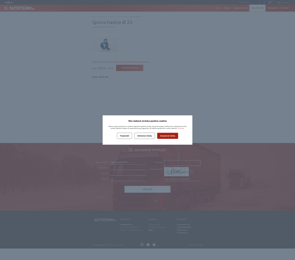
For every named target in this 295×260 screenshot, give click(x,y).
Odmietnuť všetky (144, 136)
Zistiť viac (181, 128)
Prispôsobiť (124, 136)
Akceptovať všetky (167, 136)
